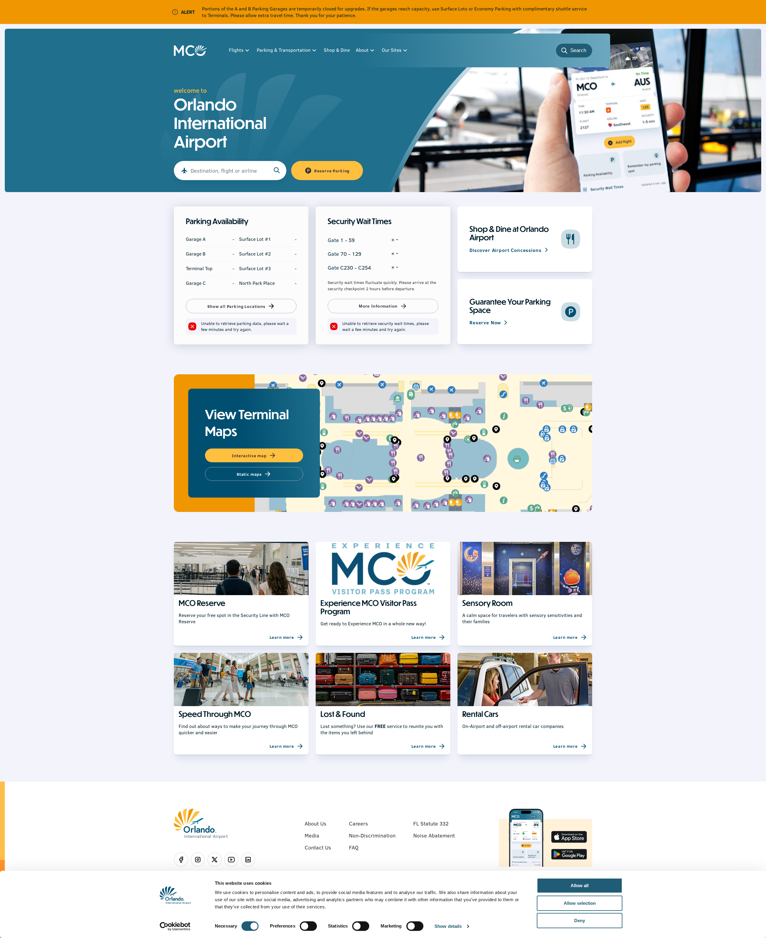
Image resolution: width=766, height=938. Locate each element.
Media (312, 835)
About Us (315, 823)
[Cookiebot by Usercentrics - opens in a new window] (175, 926)
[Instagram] (198, 859)
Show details (448, 926)
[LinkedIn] (248, 859)
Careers (358, 823)
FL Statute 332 (431, 823)
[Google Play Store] (569, 855)
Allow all (580, 885)
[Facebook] (181, 859)
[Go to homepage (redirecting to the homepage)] (190, 50)
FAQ (353, 847)
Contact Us (318, 847)
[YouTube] (231, 859)
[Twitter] (214, 859)
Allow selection (580, 903)
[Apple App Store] (569, 837)
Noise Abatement (434, 835)
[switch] (308, 926)
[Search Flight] (276, 171)
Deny (579, 920)
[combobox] (230, 170)
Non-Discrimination (372, 835)
